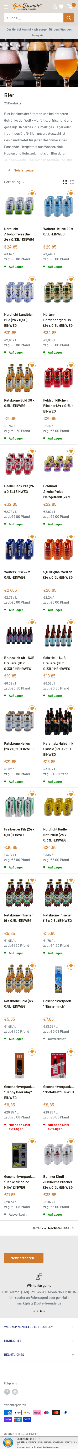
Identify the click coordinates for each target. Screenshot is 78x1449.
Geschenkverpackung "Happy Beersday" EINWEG (19, 1091)
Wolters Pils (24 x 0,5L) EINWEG (17, 574)
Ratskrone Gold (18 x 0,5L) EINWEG (19, 403)
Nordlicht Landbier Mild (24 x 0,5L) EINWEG (18, 319)
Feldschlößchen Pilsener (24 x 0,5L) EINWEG (57, 405)
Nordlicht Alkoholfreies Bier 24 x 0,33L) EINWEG (19, 234)
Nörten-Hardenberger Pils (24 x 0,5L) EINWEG (58, 319)
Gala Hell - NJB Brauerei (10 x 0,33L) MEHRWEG (56, 662)
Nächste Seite (58, 1228)
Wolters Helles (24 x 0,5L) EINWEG (58, 231)
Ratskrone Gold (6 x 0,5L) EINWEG (18, 1003)
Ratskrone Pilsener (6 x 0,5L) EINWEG (18, 917)
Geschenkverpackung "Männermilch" (58, 1003)
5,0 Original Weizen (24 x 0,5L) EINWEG (58, 574)
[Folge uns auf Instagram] (15, 1392)
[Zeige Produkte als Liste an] (72, 182)
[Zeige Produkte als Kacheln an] (65, 182)
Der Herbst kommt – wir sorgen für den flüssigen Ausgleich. (39, 32)
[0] (70, 6)
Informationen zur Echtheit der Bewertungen (38, 1447)
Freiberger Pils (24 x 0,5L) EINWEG (19, 832)
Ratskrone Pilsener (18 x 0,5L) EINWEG (57, 917)
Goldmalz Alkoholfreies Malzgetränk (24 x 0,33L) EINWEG (56, 491)
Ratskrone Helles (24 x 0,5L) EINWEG (18, 746)
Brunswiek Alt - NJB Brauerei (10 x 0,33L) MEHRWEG (19, 662)
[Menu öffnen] (6, 7)
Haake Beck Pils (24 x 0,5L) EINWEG (19, 488)
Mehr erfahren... (23, 1257)
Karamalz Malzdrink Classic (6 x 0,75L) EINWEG (58, 748)
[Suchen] (68, 17)
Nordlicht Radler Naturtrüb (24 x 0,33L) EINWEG (55, 834)
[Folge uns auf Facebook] (7, 1392)
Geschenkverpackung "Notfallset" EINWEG (58, 1089)
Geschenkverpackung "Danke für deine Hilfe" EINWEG (19, 1181)
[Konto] (55, 6)
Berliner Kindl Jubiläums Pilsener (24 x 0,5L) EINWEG (58, 1181)
